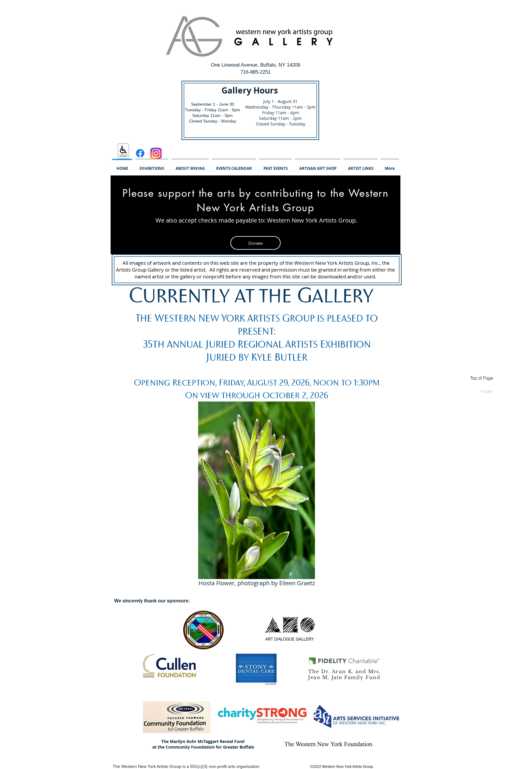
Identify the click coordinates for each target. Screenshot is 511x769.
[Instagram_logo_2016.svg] (156, 153)
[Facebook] (140, 153)
